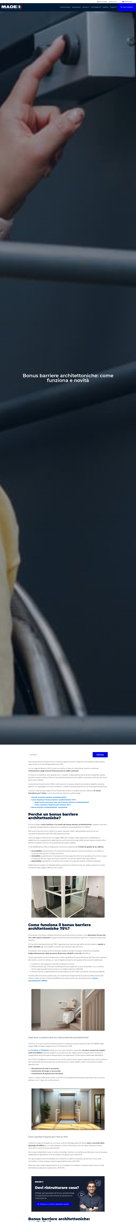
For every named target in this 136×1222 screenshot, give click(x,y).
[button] (101, 1)
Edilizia (100, 755)
